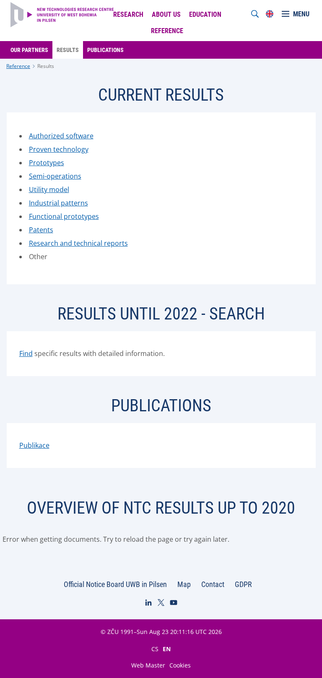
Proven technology (58, 149)
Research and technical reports (78, 243)
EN (167, 648)
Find (26, 353)
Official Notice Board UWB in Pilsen (115, 584)
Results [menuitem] (68, 50)
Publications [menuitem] (105, 50)
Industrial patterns (58, 203)
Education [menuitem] (205, 14)
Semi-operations (55, 176)
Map (184, 584)
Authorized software (61, 135)
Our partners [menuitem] (29, 50)
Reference (18, 66)
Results (45, 66)
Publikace (34, 445)
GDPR (243, 584)
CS (154, 648)
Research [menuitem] (128, 14)
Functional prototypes (64, 216)
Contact (212, 584)
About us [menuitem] (166, 14)
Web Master (148, 665)
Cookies (180, 665)
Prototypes (46, 162)
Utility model (49, 189)
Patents (41, 229)
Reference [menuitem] (167, 31)
